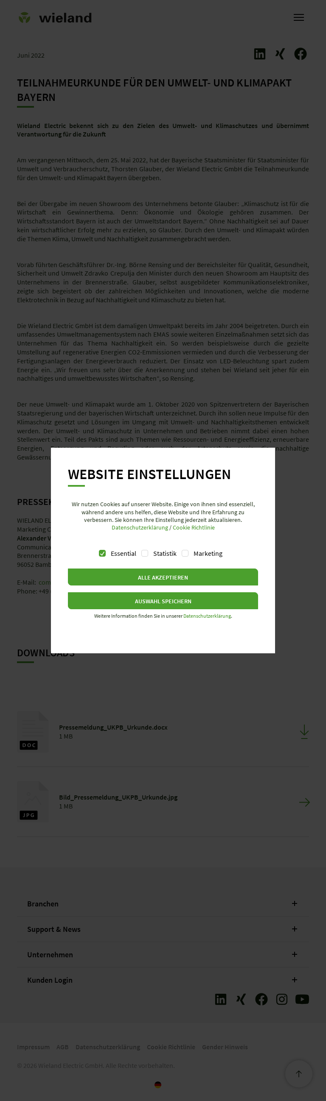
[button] (163, 577)
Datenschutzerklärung (140, 527)
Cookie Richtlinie (194, 527)
